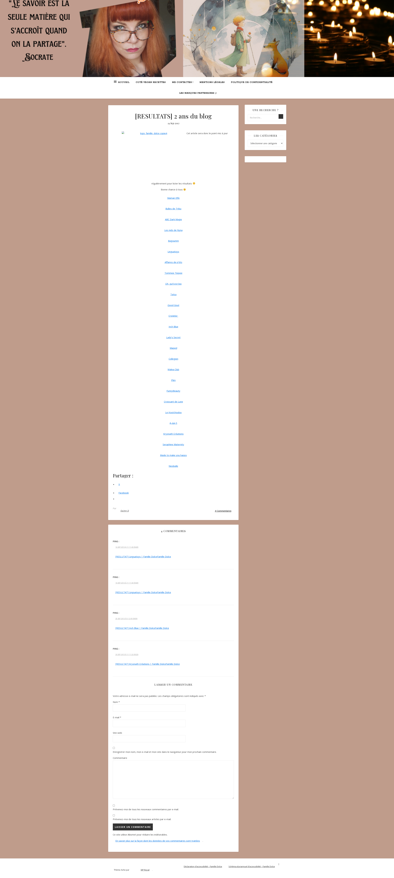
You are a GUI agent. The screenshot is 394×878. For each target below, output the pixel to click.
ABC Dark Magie (173, 219)
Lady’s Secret (173, 337)
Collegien (173, 358)
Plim (173, 380)
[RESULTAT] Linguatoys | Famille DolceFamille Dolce (143, 592)
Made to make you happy (173, 455)
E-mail (117, 717)
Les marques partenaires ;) (198, 93)
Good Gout (173, 305)
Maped (173, 348)
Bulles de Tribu (173, 208)
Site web (117, 732)
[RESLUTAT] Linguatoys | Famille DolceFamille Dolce (143, 556)
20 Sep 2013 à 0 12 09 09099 (126, 618)
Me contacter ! (182, 82)
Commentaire (120, 757)
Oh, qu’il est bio (173, 283)
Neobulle (173, 465)
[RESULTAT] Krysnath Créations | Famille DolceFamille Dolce (147, 663)
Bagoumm (173, 240)
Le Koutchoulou (173, 412)
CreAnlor (173, 315)
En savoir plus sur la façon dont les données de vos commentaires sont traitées (157, 840)
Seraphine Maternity (173, 444)
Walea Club (173, 369)
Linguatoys (173, 251)
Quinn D (125, 510)
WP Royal (145, 869)
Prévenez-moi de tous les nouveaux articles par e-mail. (142, 819)
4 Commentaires (223, 510)
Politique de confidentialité (252, 82)
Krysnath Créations (173, 433)
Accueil (123, 82)
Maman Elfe (173, 197)
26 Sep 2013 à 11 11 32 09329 (126, 654)
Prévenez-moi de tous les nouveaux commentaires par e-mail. (146, 809)
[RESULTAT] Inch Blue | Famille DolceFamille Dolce (142, 628)
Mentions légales (212, 82)
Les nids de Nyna (173, 230)
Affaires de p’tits (173, 262)
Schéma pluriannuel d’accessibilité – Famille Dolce (252, 866)
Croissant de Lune (173, 401)
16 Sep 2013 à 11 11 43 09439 (126, 547)
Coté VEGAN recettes (151, 82)
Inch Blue (173, 326)
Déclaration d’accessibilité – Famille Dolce (203, 866)
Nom (116, 701)
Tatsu (173, 294)
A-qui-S (173, 423)
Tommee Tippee (173, 272)
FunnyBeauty (173, 390)
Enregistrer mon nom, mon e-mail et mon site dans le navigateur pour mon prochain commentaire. (165, 751)
